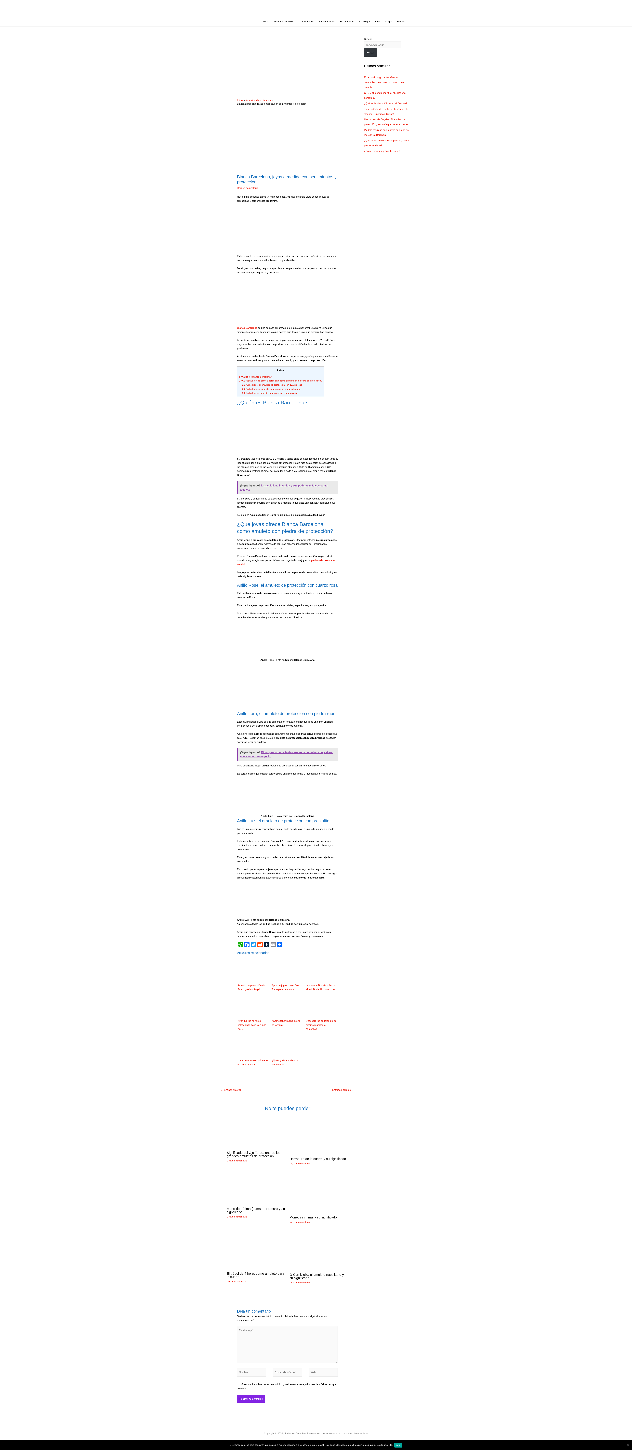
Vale (398, 1445)
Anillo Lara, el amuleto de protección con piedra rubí (271, 389)
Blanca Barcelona (247, 327)
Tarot (377, 21)
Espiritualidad (347, 21)
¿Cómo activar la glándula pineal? (382, 151)
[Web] (323, 1373)
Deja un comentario (247, 188)
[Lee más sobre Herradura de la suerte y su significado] (319, 1135)
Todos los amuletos (283, 21)
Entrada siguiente (343, 1089)
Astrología (364, 21)
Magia (388, 21)
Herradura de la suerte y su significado (318, 1159)
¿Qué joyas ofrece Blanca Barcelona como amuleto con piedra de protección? (280, 380)
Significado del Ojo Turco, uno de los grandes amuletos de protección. (253, 1154)
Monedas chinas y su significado (313, 1217)
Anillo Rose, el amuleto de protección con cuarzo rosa (272, 384)
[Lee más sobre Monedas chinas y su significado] (310, 1192)
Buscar (368, 39)
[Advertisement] (287, 61)
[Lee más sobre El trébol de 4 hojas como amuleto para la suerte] (256, 1249)
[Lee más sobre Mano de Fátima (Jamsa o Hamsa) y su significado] (256, 1188)
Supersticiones (327, 21)
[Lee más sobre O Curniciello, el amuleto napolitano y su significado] (319, 1250)
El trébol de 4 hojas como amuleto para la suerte (255, 1275)
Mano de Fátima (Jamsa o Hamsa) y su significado (256, 1210)
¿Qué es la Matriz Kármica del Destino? (385, 103)
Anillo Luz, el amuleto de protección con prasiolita (270, 393)
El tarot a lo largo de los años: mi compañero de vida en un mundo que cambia (384, 82)
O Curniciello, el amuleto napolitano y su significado (317, 1276)
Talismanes (308, 21)
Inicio (265, 21)
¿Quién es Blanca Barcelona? (255, 376)
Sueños (400, 21)
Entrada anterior (231, 1089)
